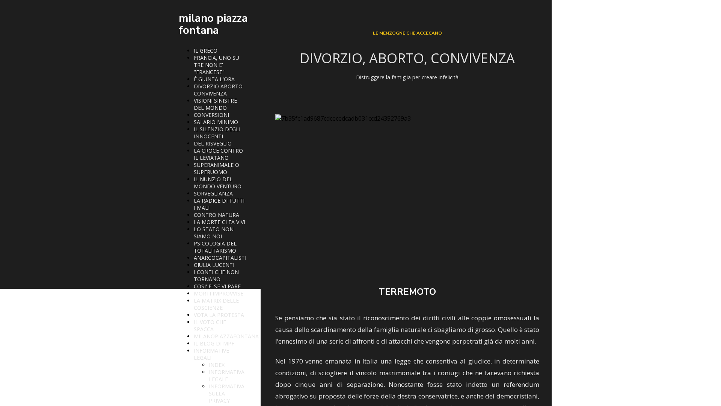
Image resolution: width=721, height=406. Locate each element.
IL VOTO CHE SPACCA (210, 325)
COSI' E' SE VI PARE (217, 286)
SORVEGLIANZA (213, 193)
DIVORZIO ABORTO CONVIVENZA (218, 90)
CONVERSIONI (211, 114)
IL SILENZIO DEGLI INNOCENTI (217, 133)
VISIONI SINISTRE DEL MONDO (215, 104)
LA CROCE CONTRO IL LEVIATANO (218, 154)
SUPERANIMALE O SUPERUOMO (216, 168)
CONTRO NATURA (216, 214)
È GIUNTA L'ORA (214, 79)
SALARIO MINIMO (216, 122)
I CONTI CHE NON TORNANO (216, 275)
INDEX (217, 364)
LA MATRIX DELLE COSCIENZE (216, 304)
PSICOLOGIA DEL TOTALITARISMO (215, 247)
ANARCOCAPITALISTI (220, 257)
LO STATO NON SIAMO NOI (214, 233)
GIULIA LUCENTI (214, 264)
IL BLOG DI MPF (214, 343)
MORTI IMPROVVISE (218, 293)
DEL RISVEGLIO (213, 143)
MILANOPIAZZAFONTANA (226, 336)
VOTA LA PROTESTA (219, 314)
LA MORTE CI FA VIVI (219, 222)
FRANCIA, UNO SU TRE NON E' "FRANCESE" (216, 65)
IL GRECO (205, 50)
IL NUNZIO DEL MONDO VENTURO (217, 183)
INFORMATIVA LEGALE (226, 375)
